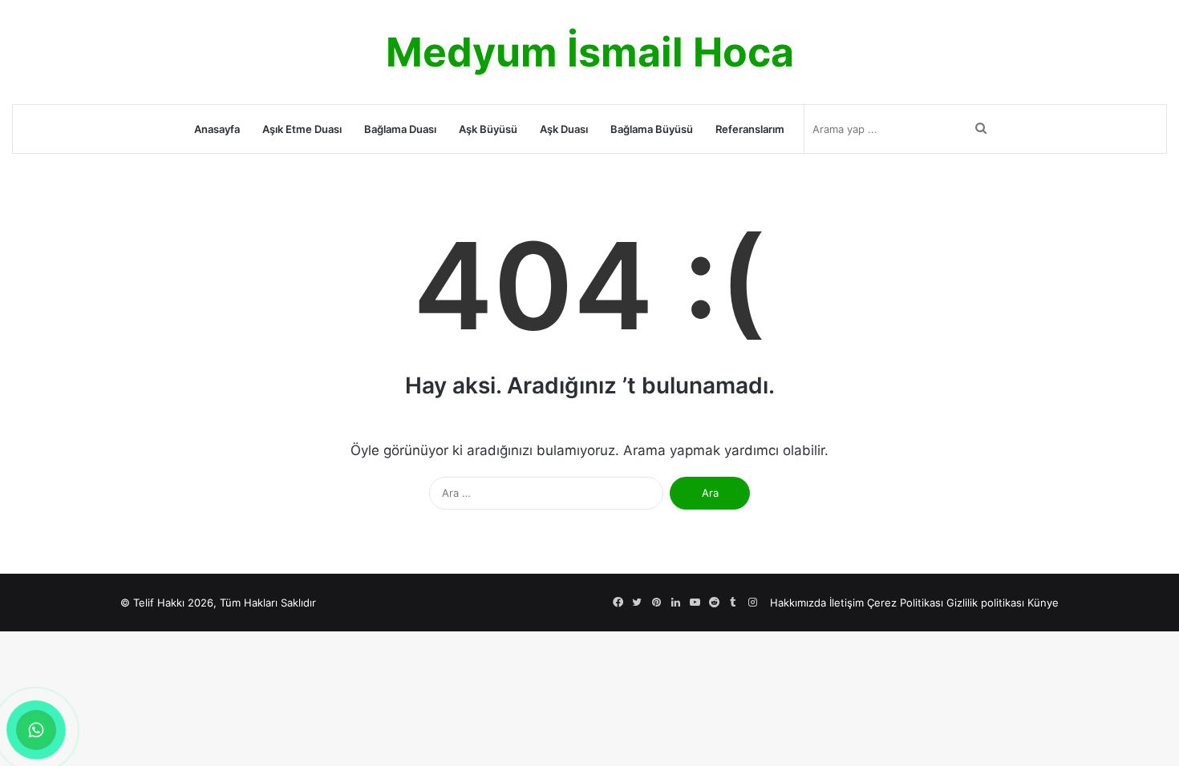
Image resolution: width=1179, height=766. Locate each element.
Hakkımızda (798, 602)
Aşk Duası (564, 129)
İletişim (846, 602)
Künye (1043, 602)
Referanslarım (749, 129)
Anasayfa (217, 129)
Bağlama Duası (400, 129)
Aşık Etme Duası (302, 129)
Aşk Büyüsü (488, 129)
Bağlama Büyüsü (651, 129)
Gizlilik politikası (985, 602)
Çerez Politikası (905, 602)
